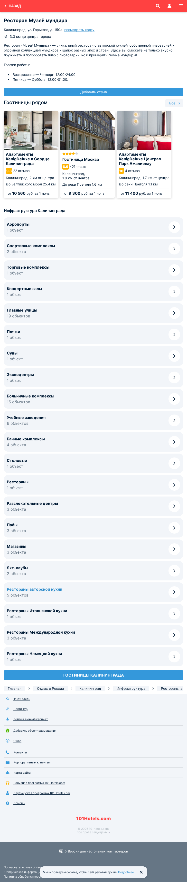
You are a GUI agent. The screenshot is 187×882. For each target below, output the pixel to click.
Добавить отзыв (93, 92)
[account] (169, 6)
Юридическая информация (23, 872)
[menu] (181, 6)
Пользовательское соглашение (26, 867)
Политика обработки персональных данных (34, 876)
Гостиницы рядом (25, 102)
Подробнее (126, 872)
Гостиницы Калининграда (93, 675)
